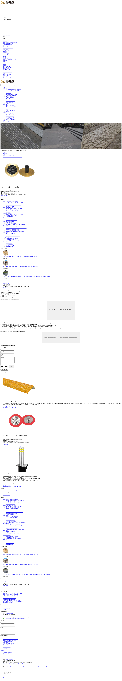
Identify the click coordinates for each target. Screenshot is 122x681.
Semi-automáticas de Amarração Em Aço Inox (15, 231)
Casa (4, 40)
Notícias (4, 73)
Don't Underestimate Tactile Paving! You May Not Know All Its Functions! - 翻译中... (20, 256)
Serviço (4, 57)
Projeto (4, 56)
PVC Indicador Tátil (7, 69)
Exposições (5, 76)
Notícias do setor (6, 75)
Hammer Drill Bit (9, 246)
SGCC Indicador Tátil (7, 72)
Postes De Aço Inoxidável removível (13, 229)
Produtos (5, 41)
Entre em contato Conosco (8, 77)
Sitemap (37, 666)
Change (11, 366)
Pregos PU (8, 212)
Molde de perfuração (10, 245)
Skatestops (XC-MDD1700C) (12, 218)
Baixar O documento (7, 62)
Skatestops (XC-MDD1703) (11, 220)
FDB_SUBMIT (4, 369)
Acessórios (5, 51)
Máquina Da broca (9, 244)
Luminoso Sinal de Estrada (11, 223)
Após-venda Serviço (7, 58)
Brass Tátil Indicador (7, 67)
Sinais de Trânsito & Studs (8, 46)
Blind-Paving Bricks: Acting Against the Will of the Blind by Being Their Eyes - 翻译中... (21, 266)
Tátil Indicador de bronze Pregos (9, 155)
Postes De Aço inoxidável (8, 48)
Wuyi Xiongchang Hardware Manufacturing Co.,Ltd (16, 666)
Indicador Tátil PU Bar (10, 206)
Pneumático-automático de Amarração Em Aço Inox (16, 228)
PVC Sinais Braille (9, 235)
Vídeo (4, 64)
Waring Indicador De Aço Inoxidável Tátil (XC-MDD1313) (15, 446)
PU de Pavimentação (10, 216)
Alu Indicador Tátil (7, 68)
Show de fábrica (6, 54)
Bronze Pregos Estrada (10, 222)
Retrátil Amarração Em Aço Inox (12, 230)
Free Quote (5, 287)
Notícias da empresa (7, 74)
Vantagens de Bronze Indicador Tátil (10, 490)
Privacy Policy (44, 666)
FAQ (4, 61)
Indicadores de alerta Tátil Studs (9, 43)
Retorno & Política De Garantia (9, 59)
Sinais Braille (5, 49)
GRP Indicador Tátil (7, 71)
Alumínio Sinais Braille (10, 233)
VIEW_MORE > (6, 406)
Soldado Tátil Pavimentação (11, 215)
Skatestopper (5, 45)
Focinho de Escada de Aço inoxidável (13, 240)
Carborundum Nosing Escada (11, 239)
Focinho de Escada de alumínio (12, 238)
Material (4, 65)
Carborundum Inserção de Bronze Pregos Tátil (12, 157)
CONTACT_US (4, 195)
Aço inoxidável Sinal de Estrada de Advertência (15, 224)
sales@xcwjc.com (6, 35)
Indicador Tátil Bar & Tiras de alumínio (13, 205)
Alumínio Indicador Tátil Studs (12, 210)
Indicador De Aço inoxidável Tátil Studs (14, 208)
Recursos (5, 60)
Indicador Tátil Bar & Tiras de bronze (13, 204)
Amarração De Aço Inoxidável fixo (13, 226)
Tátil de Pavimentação (7, 44)
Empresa (5, 52)
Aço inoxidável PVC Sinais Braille (13, 236)
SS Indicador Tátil (6, 66)
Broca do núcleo (9, 243)
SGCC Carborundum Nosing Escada (10, 407)
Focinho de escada (6, 50)
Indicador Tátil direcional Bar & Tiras (10, 42)
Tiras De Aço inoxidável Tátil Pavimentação (14, 214)
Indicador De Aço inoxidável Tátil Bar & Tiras (15, 202)
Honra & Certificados (7, 53)
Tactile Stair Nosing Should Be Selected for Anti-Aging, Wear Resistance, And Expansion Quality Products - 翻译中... (27, 276)
